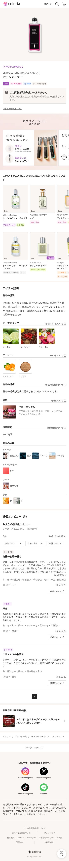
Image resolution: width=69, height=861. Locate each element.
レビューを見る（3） (12, 109)
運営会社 (20, 842)
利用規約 (10, 838)
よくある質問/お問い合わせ (34, 828)
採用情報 (49, 842)
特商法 (59, 838)
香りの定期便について (21, 833)
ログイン (48, 4)
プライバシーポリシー (26, 838)
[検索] (57, 4)
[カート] (64, 4)
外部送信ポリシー (46, 838)
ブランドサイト (50, 833)
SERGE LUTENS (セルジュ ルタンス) (21, 72)
